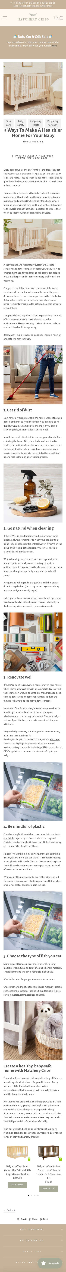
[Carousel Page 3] (34, 1195)
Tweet (23, 1219)
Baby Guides (32, 1251)
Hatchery (54, 739)
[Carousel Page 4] (38, 1195)
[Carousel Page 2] (31, 1195)
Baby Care (8, 123)
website (17, 1129)
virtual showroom (37, 1133)
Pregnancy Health (35, 123)
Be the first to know (32, 1263)
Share (34, 1219)
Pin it (45, 1219)
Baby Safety (20, 123)
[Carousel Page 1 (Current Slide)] (28, 1195)
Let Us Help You (32, 1241)
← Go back (9, 1210)
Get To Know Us (32, 1229)
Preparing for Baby (52, 123)
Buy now (17, 1185)
